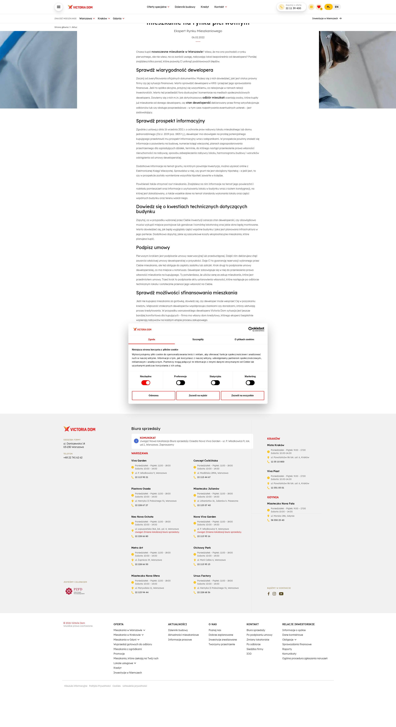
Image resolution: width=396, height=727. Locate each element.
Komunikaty (289, 653)
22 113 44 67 (204, 477)
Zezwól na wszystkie (242, 395)
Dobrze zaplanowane (221, 634)
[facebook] (268, 593)
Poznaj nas (215, 630)
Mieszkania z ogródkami (128, 649)
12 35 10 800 (277, 461)
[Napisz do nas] (311, 7)
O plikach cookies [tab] (244, 339)
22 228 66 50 (141, 564)
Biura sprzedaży (256, 630)
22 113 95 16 (203, 536)
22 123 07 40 (204, 505)
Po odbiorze (253, 644)
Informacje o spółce (294, 630)
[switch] (180, 382)
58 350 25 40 (277, 520)
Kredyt (205, 6)
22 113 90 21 (141, 477)
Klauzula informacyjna (75, 686)
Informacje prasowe (180, 639)
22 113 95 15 (203, 564)
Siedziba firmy (255, 649)
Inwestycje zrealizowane (223, 639)
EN (336, 6)
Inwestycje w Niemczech (325, 18)
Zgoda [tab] (151, 339)
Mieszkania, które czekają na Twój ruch (136, 658)
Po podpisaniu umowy (259, 634)
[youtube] (281, 594)
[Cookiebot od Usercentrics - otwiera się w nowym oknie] (250, 329)
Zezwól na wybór (198, 395)
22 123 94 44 (141, 592)
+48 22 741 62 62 (72, 457)
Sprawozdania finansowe (297, 644)
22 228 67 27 (141, 505)
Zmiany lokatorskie (258, 639)
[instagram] (274, 593)
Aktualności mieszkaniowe (183, 634)
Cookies (116, 686)
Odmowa (153, 395)
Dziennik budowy (185, 6)
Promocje (119, 653)
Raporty (287, 649)
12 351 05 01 (277, 487)
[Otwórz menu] (58, 7)
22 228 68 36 (203, 592)
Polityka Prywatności (100, 686)
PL (328, 6)
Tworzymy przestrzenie (222, 644)
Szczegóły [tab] (198, 339)
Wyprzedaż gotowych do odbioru (133, 644)
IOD (249, 653)
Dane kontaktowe (292, 634)
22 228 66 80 (141, 536)
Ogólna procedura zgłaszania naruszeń (304, 658)
